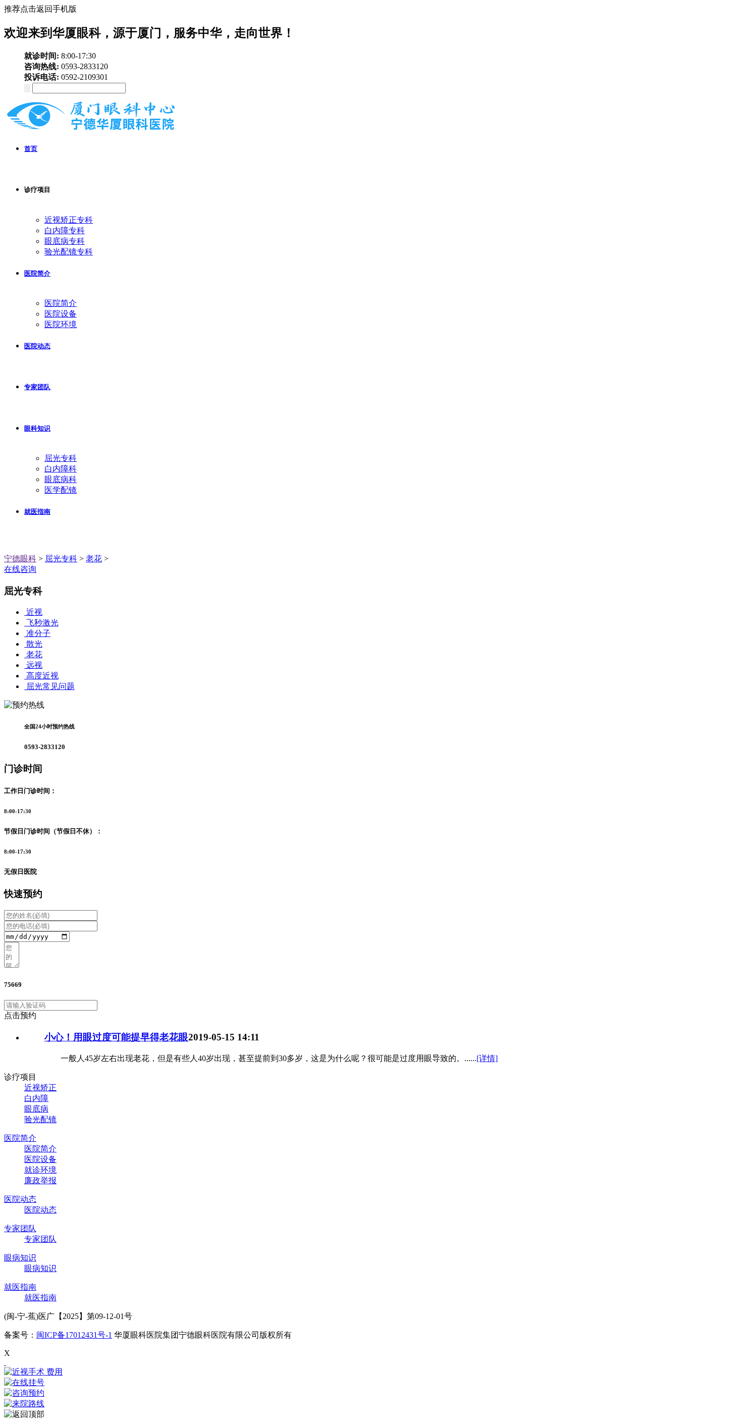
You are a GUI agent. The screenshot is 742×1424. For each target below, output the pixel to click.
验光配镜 (40, 1119)
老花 (94, 558)
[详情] (487, 1058)
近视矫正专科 (68, 220)
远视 (34, 665)
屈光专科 (60, 458)
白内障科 (60, 468)
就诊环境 (40, 1170)
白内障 (36, 1098)
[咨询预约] (371, 1393)
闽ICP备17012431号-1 (74, 1335)
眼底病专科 (64, 241)
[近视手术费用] (371, 1372)
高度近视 (42, 675)
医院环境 (60, 324)
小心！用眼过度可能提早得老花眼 (116, 1037)
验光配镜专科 (68, 251)
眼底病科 (60, 479)
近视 (34, 612)
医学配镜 (60, 490)
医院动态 (37, 346)
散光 (34, 644)
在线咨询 (20, 569)
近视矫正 (40, 1087)
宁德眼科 (20, 558)
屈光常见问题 (50, 686)
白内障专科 (64, 230)
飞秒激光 (42, 622)
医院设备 (60, 313)
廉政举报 (40, 1180)
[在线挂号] (371, 1383)
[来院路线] (371, 1404)
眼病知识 (20, 1257)
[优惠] (5, 1362)
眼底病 (36, 1108)
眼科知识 (37, 428)
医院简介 (37, 273)
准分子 (38, 633)
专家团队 (37, 387)
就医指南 (37, 511)
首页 (30, 148)
